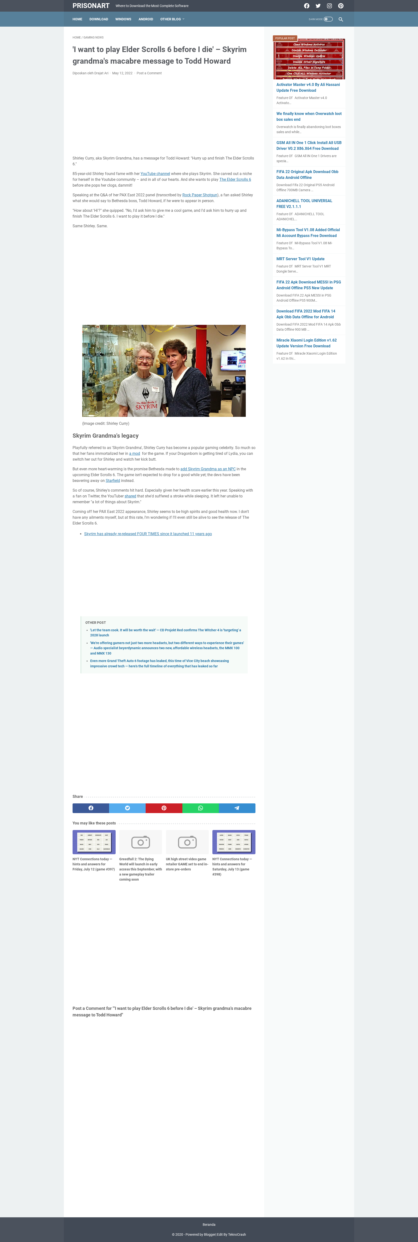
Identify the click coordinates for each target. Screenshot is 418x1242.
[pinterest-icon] (340, 5)
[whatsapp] (200, 808)
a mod (134, 453)
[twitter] (127, 808)
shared (130, 496)
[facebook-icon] (306, 5)
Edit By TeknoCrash (231, 1234)
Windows (123, 19)
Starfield (113, 480)
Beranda (209, 1225)
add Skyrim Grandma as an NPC (208, 469)
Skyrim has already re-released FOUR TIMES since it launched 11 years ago (148, 534)
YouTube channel (155, 173)
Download (99, 19)
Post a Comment (149, 73)
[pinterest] (164, 808)
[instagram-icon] (329, 5)
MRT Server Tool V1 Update (300, 259)
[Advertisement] (164, 116)
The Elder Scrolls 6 (235, 179)
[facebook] (91, 808)
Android (146, 19)
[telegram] (237, 808)
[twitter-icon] (317, 5)
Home (77, 19)
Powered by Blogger (201, 1234)
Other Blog (170, 19)
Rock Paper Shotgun (199, 195)
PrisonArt (91, 6)
